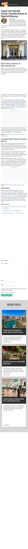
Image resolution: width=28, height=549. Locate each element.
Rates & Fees (10, 108)
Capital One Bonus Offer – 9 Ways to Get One (13, 213)
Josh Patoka (12, 18)
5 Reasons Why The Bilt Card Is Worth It (14, 185)
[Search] (23, 4)
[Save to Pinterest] (1, 275)
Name (2, 280)
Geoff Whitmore (7, 341)
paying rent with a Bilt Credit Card (10, 196)
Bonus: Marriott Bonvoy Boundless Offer (12, 210)
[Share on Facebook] (1, 270)
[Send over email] (1, 278)
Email (2, 284)
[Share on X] (1, 273)
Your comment (5, 263)
